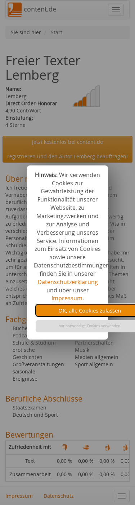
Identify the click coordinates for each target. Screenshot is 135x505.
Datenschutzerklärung (67, 282)
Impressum (66, 298)
